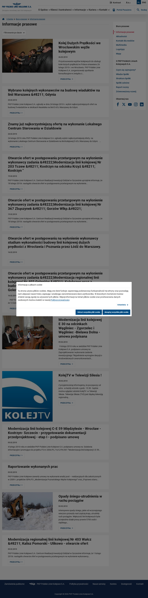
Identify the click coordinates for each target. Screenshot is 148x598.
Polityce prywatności (60, 300)
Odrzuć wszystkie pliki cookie (88, 312)
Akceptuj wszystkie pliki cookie (116, 312)
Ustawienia (121, 305)
